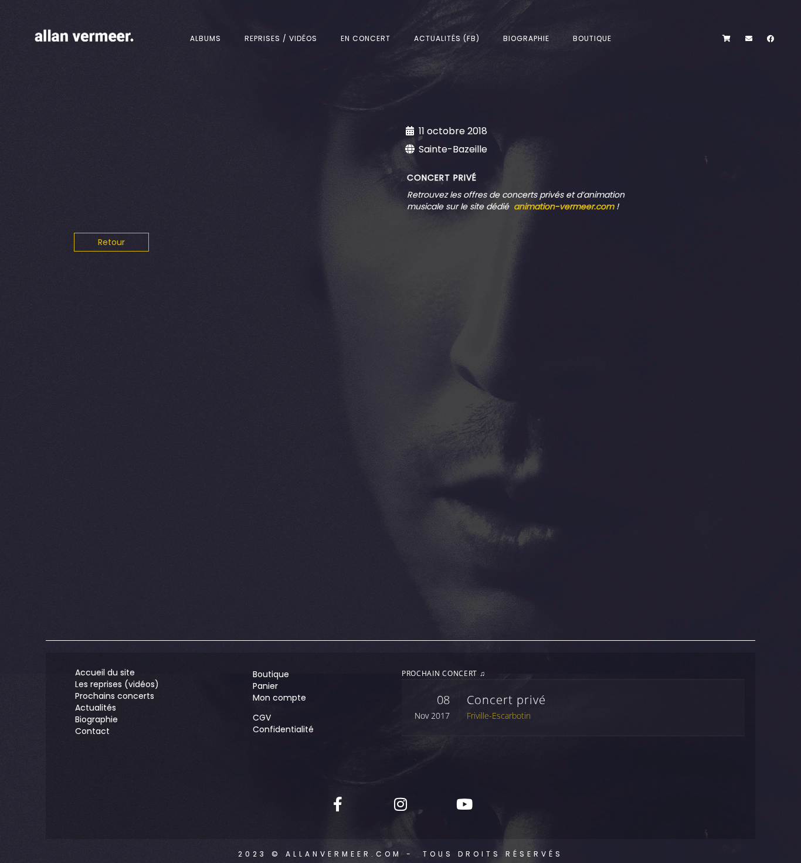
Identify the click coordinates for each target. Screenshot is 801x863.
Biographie (526, 38)
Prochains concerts (114, 696)
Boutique (592, 38)
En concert (366, 38)
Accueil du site (105, 672)
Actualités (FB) (447, 38)
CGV (262, 717)
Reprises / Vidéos (281, 38)
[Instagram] (400, 803)
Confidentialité (283, 729)
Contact (92, 731)
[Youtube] (463, 803)
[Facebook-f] (337, 803)
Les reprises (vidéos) (117, 684)
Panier (265, 686)
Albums (205, 38)
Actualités (95, 707)
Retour (111, 242)
